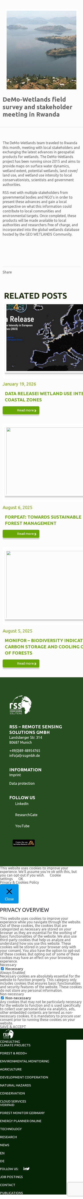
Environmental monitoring (24, 1061)
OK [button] (20, 879)
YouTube (22, 826)
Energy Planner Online (20, 1121)
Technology (11, 1129)
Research (8, 1137)
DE (2, 1161)
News (4, 1145)
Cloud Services (13, 1101)
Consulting (10, 1041)
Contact (7, 1185)
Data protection (22, 783)
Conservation (12, 1093)
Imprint (15, 775)
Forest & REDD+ (13, 1053)
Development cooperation (24, 1077)
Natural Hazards (15, 1085)
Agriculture (11, 1069)
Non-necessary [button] (12, 994)
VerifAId (7, 1105)
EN (2, 1153)
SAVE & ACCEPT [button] (13, 1027)
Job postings (11, 1177)
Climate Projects (15, 1045)
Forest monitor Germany (22, 1113)
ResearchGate (26, 815)
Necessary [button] (8, 965)
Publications (11, 1193)
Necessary (14, 969)
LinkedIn (22, 804)
